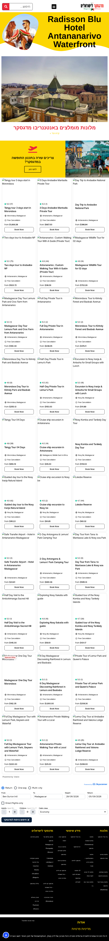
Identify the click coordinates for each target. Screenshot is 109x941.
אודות (81, 922)
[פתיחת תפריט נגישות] (6, 935)
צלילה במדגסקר (34, 883)
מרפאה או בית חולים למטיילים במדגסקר (62, 850)
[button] (54, 6)
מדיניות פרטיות (81, 928)
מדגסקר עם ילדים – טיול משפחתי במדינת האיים (61, 874)
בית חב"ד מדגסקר (103, 837)
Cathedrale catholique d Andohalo (49, 862)
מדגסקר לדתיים (76, 860)
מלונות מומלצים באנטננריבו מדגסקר (54, 127)
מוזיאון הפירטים (35, 837)
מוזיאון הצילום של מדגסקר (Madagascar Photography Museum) (48, 844)
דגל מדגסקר (77, 847)
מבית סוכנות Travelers (28, 920)
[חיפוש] (5, 6)
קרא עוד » (54, 133)
